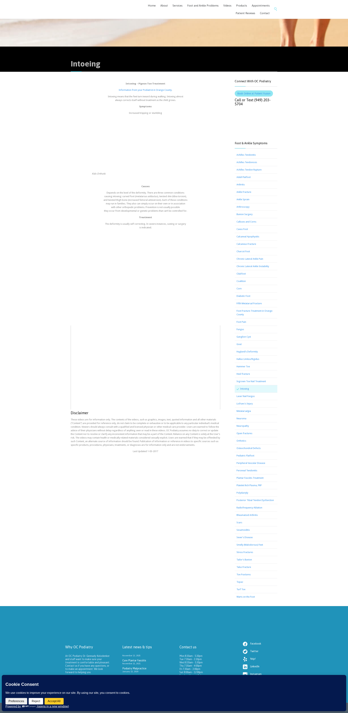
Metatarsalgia (244, 411)
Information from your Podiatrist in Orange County (145, 90)
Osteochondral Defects (249, 448)
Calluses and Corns (246, 221)
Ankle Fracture (244, 192)
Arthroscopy (243, 206)
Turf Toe (241, 589)
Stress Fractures (245, 552)
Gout (239, 344)
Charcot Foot (243, 251)
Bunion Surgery (244, 214)
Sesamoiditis (243, 530)
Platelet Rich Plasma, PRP (249, 485)
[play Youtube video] (145, 367)
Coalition (241, 281)
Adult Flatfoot (244, 177)
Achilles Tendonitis (246, 154)
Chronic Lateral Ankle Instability (253, 266)
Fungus (240, 329)
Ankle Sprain (243, 199)
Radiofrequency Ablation (249, 507)
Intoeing (244, 388)
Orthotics (241, 440)
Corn (239, 288)
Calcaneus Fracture (246, 244)
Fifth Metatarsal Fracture (249, 303)
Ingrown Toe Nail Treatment (251, 381)
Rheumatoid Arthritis (247, 515)
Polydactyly (242, 492)
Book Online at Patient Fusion (253, 93)
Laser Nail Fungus (246, 396)
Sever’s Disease (245, 537)
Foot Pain (241, 322)
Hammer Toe (243, 366)
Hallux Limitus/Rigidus (248, 359)
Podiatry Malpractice (134, 668)
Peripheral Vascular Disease (251, 463)
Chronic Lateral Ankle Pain (250, 258)
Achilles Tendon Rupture (249, 169)
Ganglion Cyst (244, 336)
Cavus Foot (242, 229)
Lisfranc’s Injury (245, 403)
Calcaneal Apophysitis (248, 236)
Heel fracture (243, 374)
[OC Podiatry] (98, 9)
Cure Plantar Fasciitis (134, 660)
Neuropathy (243, 426)
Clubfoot (241, 273)
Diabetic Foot (243, 296)
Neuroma (241, 418)
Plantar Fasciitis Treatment (250, 478)
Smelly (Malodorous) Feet (250, 544)
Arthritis (241, 184)
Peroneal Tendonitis (247, 470)
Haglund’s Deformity (247, 351)
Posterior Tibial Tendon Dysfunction (255, 500)
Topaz (240, 582)
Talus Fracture (244, 567)
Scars (239, 522)
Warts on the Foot (246, 596)
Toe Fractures (244, 574)
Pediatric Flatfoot (245, 455)
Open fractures (244, 433)
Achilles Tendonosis (247, 162)
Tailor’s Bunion (244, 559)
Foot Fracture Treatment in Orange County (254, 312)
